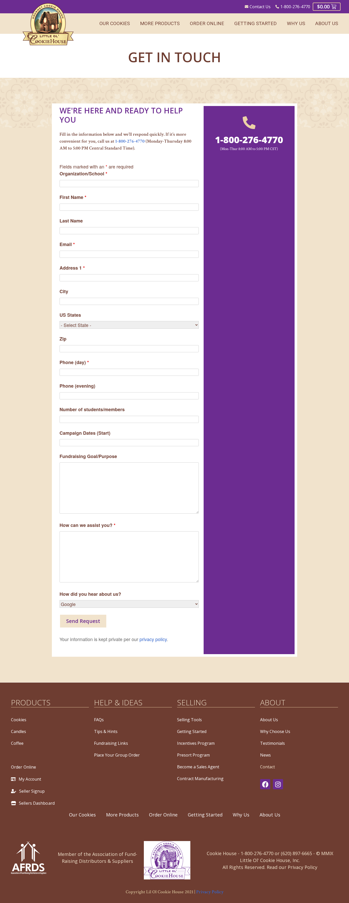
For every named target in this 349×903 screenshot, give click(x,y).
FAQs (99, 720)
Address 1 (72, 267)
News (265, 755)
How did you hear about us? (90, 594)
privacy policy (153, 639)
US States (70, 315)
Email (67, 244)
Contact (267, 767)
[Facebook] (265, 784)
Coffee (17, 743)
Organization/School (83, 173)
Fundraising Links (111, 743)
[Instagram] (278, 784)
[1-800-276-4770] (249, 122)
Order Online (207, 23)
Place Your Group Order (117, 755)
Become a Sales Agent (198, 767)
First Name (73, 197)
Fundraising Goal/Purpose (88, 456)
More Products (160, 23)
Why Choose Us (275, 731)
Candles (18, 731)
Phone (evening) (77, 386)
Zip (63, 338)
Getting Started (255, 23)
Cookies (18, 720)
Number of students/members (92, 409)
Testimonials (272, 743)
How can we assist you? (87, 525)
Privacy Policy (210, 892)
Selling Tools (189, 720)
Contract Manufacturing (200, 778)
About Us (326, 23)
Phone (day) (74, 362)
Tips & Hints (106, 731)
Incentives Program (196, 743)
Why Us (296, 23)
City (64, 291)
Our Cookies (114, 23)
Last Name (71, 220)
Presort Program (193, 755)
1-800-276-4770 (130, 141)
